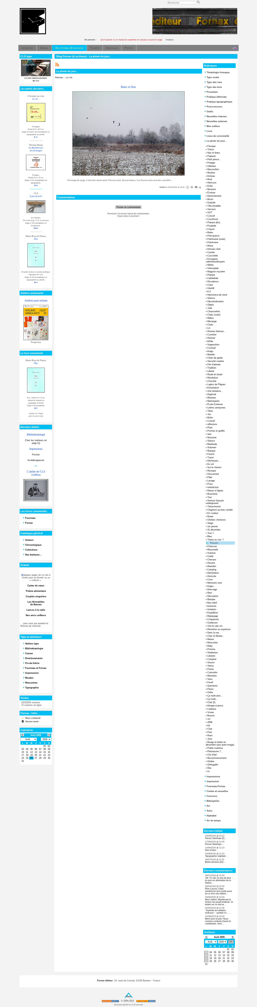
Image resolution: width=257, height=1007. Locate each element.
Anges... (211, 586)
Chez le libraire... (215, 636)
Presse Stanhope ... (214, 844)
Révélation (212, 377)
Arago (210, 351)
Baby (210, 646)
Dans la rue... (214, 632)
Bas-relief (212, 602)
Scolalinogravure (35, 460)
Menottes (212, 675)
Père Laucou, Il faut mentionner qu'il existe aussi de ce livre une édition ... (218, 891)
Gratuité (211, 202)
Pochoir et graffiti (216, 431)
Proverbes (212, 92)
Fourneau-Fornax (216, 786)
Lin (208, 328)
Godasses (212, 622)
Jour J (210, 533)
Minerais (211, 397)
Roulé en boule (214, 374)
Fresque (211, 146)
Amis (209, 810)
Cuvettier (211, 334)
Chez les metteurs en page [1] (36, 441)
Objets (210, 304)
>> (230, 941)
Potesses (212, 546)
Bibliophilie (213, 801)
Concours (212, 796)
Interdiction (213, 487)
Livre (209, 131)
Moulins (211, 172)
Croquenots (213, 619)
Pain (209, 732)
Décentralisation (215, 301)
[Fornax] (33, 33)
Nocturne (211, 437)
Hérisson (211, 182)
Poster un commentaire (128, 207)
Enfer (210, 186)
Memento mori (214, 582)
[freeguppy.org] (111, 1001)
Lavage (211, 480)
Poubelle (211, 225)
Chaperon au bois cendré (220, 509)
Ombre (210, 761)
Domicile (211, 576)
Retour (210, 639)
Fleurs (210, 689)
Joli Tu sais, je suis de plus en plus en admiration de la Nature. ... (218, 880)
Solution (211, 553)
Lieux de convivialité (218, 136)
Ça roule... (212, 699)
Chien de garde (215, 358)
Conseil (211, 216)
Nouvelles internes (217, 116)
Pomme (211, 649)
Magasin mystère (216, 271)
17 (206, 958)
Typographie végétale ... (216, 856)
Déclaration (213, 573)
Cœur (210, 284)
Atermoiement (214, 196)
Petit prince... (214, 159)
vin (208, 719)
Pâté (209, 477)
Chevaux (211, 559)
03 (206, 952)
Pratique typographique (219, 101)
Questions (212, 685)
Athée (210, 341)
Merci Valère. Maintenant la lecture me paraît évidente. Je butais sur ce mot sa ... (219, 902)
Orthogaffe (212, 764)
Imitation (211, 609)
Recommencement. (217, 758)
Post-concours (214, 106)
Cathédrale (212, 278)
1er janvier (212, 526)
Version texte (31, 721)
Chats (210, 324)
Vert (209, 434)
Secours (211, 209)
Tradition (211, 367)
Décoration (212, 596)
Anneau (211, 176)
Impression (213, 781)
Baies (210, 232)
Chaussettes (213, 311)
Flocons (214, 543)
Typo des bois (214, 87)
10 (206, 955)
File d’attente (213, 364)
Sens (210, 679)
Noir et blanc (213, 152)
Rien (209, 592)
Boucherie (212, 494)
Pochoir (36, 454)
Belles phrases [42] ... (215, 862)
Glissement (213, 474)
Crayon (211, 229)
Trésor (210, 149)
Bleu (209, 536)
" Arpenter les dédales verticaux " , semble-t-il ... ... (218, 911)
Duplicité (211, 394)
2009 (209, 722)
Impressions (213, 776)
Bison (210, 199)
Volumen (211, 447)
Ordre (210, 692)
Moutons (211, 189)
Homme (211, 338)
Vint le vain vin (214, 626)
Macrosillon (213, 169)
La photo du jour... (216, 141)
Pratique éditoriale (217, 97)
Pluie (209, 427)
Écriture (211, 192)
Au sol (210, 464)
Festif (210, 682)
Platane (211, 275)
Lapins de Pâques (216, 384)
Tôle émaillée (214, 206)
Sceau (210, 712)
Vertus (210, 665)
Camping (211, 569)
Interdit (210, 288)
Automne (211, 606)
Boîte (210, 417)
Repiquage (212, 616)
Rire (209, 768)
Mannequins (213, 401)
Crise (210, 579)
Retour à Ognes (215, 490)
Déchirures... (213, 460)
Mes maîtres (213, 126)
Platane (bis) (213, 222)
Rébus (210, 318)
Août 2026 (219, 937)
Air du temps (214, 820)
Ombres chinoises (216, 519)
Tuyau (210, 457)
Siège (210, 523)
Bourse (211, 715)
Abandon (211, 566)
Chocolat (211, 381)
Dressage (212, 589)
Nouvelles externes (217, 121)
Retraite (211, 599)
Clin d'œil (212, 754)
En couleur (212, 513)
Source (211, 662)
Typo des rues (214, 82)
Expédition (212, 612)
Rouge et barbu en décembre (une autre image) (220, 743)
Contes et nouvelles (217, 791)
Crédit (210, 556)
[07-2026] (206, 937)
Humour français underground (215, 501)
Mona (210, 245)
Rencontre (212, 642)
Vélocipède (213, 268)
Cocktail (211, 348)
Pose (210, 484)
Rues (210, 735)
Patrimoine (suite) (216, 239)
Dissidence (213, 281)
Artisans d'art (213, 249)
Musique (211, 470)
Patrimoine (212, 242)
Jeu (209, 414)
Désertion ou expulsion (218, 629)
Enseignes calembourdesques (215, 260)
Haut (128, 996)
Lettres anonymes (216, 407)
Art (208, 725)
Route (210, 516)
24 (206, 961)
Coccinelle (212, 255)
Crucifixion (212, 219)
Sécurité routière (215, 361)
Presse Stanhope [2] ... (215, 838)
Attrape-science (215, 705)
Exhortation (213, 387)
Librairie (211, 656)
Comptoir (211, 659)
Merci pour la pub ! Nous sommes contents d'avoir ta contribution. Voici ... (218, 921)
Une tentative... (215, 391)
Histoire (211, 563)
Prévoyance (213, 235)
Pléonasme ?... (215, 751)
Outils (210, 111)
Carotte (211, 252)
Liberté (210, 371)
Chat (209, 729)
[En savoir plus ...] (146, 1001)
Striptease (212, 652)
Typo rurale (213, 77)
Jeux (209, 738)
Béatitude (212, 444)
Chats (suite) (213, 314)
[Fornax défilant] (194, 33)
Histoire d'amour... (216, 331)
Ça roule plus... (215, 695)
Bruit (209, 179)
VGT (209, 212)
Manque (211, 450)
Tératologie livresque (218, 72)
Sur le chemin (214, 467)
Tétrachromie (214, 506)
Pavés (210, 669)
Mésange (212, 321)
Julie (209, 308)
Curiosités (212, 672)
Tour (209, 497)
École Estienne (215, 404)
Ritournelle (212, 549)
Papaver (211, 156)
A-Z (209, 291)
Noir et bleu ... (211, 850)
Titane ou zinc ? (215, 539)
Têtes (210, 411)
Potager (211, 162)
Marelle (211, 354)
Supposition (213, 344)
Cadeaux (211, 709)
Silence (211, 298)
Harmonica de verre (217, 294)
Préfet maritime (215, 748)
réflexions (212, 424)
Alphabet (211, 815)
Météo (210, 265)
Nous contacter (32, 718)
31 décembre (213, 529)
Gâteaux (211, 166)
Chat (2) (211, 702)
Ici (208, 771)
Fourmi (210, 454)
